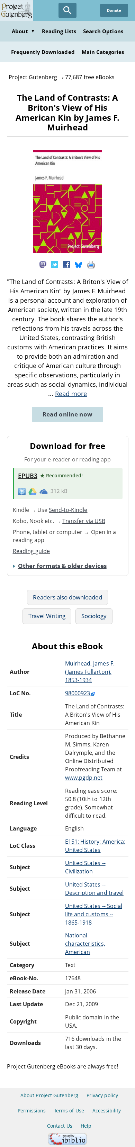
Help (86, 1125)
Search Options (103, 31)
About (23, 31)
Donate (114, 10)
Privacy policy (102, 1095)
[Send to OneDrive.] (43, 491)
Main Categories (103, 51)
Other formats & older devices (62, 566)
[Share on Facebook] (66, 264)
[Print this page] (91, 264)
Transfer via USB (83, 521)
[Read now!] (67, 251)
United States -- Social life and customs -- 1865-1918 (93, 914)
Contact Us (59, 1125)
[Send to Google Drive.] (32, 491)
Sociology (94, 616)
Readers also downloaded (67, 597)
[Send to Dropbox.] (22, 491)
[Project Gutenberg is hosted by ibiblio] (67, 1142)
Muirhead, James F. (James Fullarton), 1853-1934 (90, 672)
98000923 (78, 693)
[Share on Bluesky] (78, 264)
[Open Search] (67, 10)
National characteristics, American (85, 944)
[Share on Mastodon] (42, 264)
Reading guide (31, 551)
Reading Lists (59, 31)
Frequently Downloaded (43, 51)
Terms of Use (69, 1110)
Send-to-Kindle (68, 510)
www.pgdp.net (83, 777)
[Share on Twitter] (54, 264)
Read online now (68, 414)
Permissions (32, 1110)
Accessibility (106, 1110)
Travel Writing (47, 616)
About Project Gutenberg (49, 1095)
